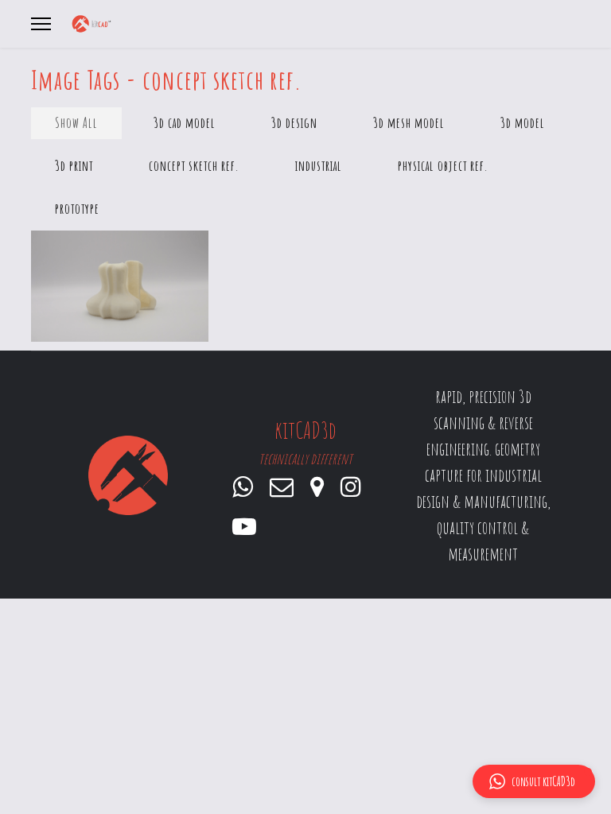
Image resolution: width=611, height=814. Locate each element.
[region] (305, 475)
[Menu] (41, 24)
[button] (534, 781)
